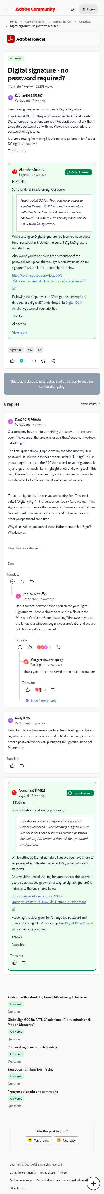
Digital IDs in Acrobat (79, 923)
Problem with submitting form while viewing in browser (47, 997)
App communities (35, 21)
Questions (85, 21)
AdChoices (20, 1188)
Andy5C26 (22, 718)
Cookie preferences (21, 1180)
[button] (9, 10)
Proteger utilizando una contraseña (33, 1091)
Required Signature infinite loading (32, 1047)
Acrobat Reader (62, 21)
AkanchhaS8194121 (32, 169)
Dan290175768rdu (28, 419)
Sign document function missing (30, 1069)
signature (16, 350)
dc (39, 350)
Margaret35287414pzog (46, 659)
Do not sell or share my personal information (64, 1180)
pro (30, 350)
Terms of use (47, 1172)
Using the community (23, 1172)
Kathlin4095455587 (28, 95)
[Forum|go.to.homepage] (35, 9)
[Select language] (73, 9)
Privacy (63, 1172)
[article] (52, 501)
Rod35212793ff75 (35, 594)
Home (13, 21)
